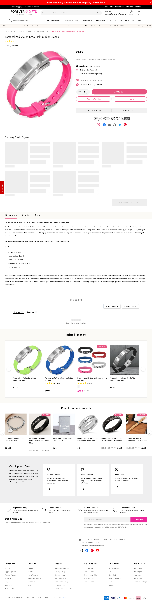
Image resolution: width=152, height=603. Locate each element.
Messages (138, 572)
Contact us (31, 582)
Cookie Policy (60, 575)
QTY (79, 92)
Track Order (108, 7)
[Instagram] (81, 550)
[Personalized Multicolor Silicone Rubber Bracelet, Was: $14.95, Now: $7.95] (60, 360)
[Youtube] (97, 550)
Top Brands (114, 563)
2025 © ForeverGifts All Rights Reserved (19, 597)
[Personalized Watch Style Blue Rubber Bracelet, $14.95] (27, 360)
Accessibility (58, 597)
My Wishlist (138, 578)
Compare (130, 99)
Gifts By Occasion (71, 20)
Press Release (32, 575)
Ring (6, 582)
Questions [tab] (30, 312)
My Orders (138, 568)
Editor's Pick (9, 588)
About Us (129, 7)
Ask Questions (12, 46)
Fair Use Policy (60, 578)
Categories (10, 563)
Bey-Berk (112, 575)
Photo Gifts (9, 568)
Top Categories (90, 563)
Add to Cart (119, 92)
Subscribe (139, 520)
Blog (139, 20)
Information (129, 20)
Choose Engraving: (88, 66)
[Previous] (9, 369)
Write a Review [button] (131, 306)
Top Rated (9, 585)
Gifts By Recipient (54, 20)
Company (31, 563)
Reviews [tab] (17, 312)
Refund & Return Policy (63, 588)
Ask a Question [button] (113, 306)
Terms (40, 597)
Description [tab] (11, 215)
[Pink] (46, 386)
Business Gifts (89, 578)
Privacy (48, 597)
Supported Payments (35, 578)
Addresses (138, 575)
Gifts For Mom (89, 582)
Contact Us (96, 110)
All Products (87, 20)
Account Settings (140, 582)
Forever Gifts (114, 568)
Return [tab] (38, 215)
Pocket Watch (10, 575)
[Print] (114, 124)
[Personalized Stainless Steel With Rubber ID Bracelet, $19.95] (92, 360)
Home (7, 31)
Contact (138, 7)
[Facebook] (104, 124)
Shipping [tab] (26, 215)
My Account (119, 7)
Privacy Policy (60, 572)
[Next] (143, 369)
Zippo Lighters (10, 572)
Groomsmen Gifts (90, 575)
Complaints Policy (61, 582)
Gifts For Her (88, 568)
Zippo (111, 572)
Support (58, 563)
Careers (30, 568)
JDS (110, 582)
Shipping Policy (60, 585)
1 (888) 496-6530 (93, 543)
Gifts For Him (89, 572)
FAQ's (29, 585)
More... (111, 585)
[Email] (109, 124)
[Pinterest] (125, 124)
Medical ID (9, 578)
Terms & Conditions (62, 568)
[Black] (45, 386)
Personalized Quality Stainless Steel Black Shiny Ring (39, 440)
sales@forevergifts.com (95, 545)
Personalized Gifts (115, 578)
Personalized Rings (103, 20)
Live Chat (129, 110)
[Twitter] (119, 124)
